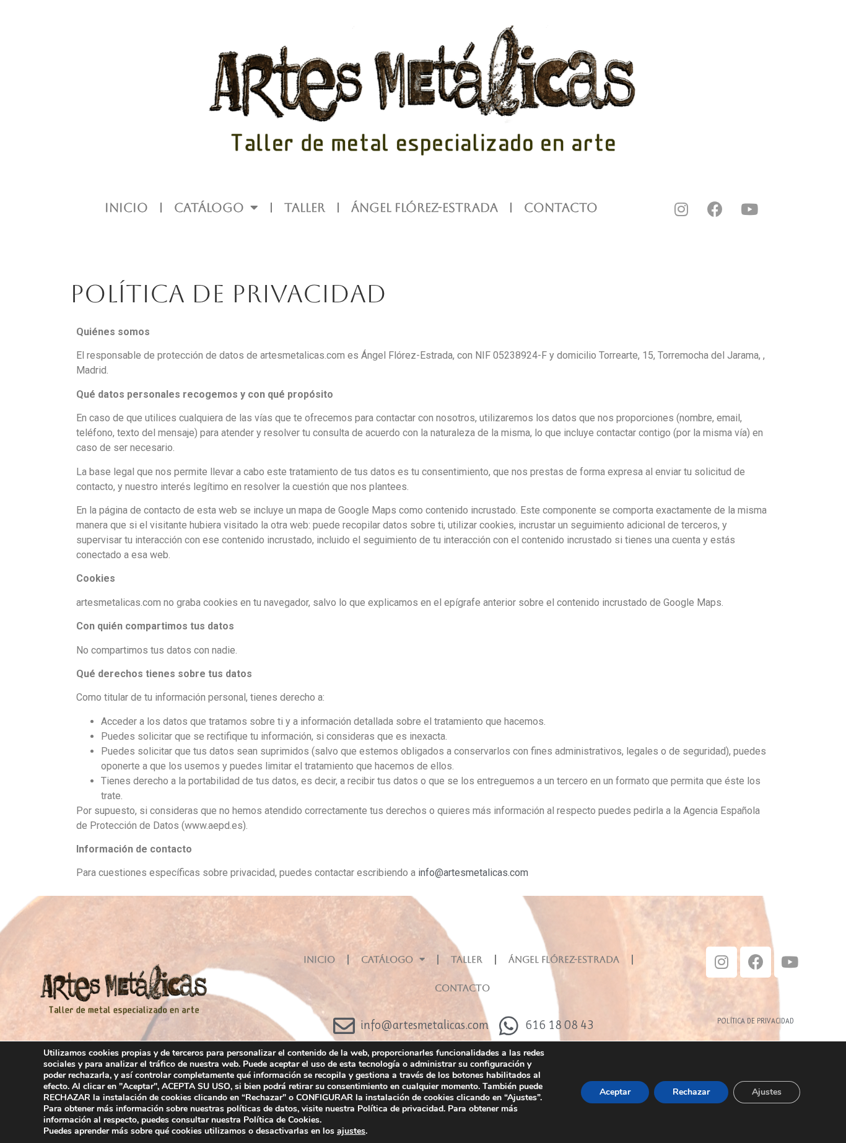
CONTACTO (561, 207)
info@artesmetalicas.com (473, 872)
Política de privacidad (755, 1021)
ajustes (351, 1131)
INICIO (126, 207)
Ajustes (767, 1092)
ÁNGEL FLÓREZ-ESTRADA (424, 207)
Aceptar (615, 1092)
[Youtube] (749, 208)
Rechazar (691, 1092)
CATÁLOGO (209, 207)
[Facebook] (715, 208)
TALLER (304, 207)
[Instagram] (681, 208)
